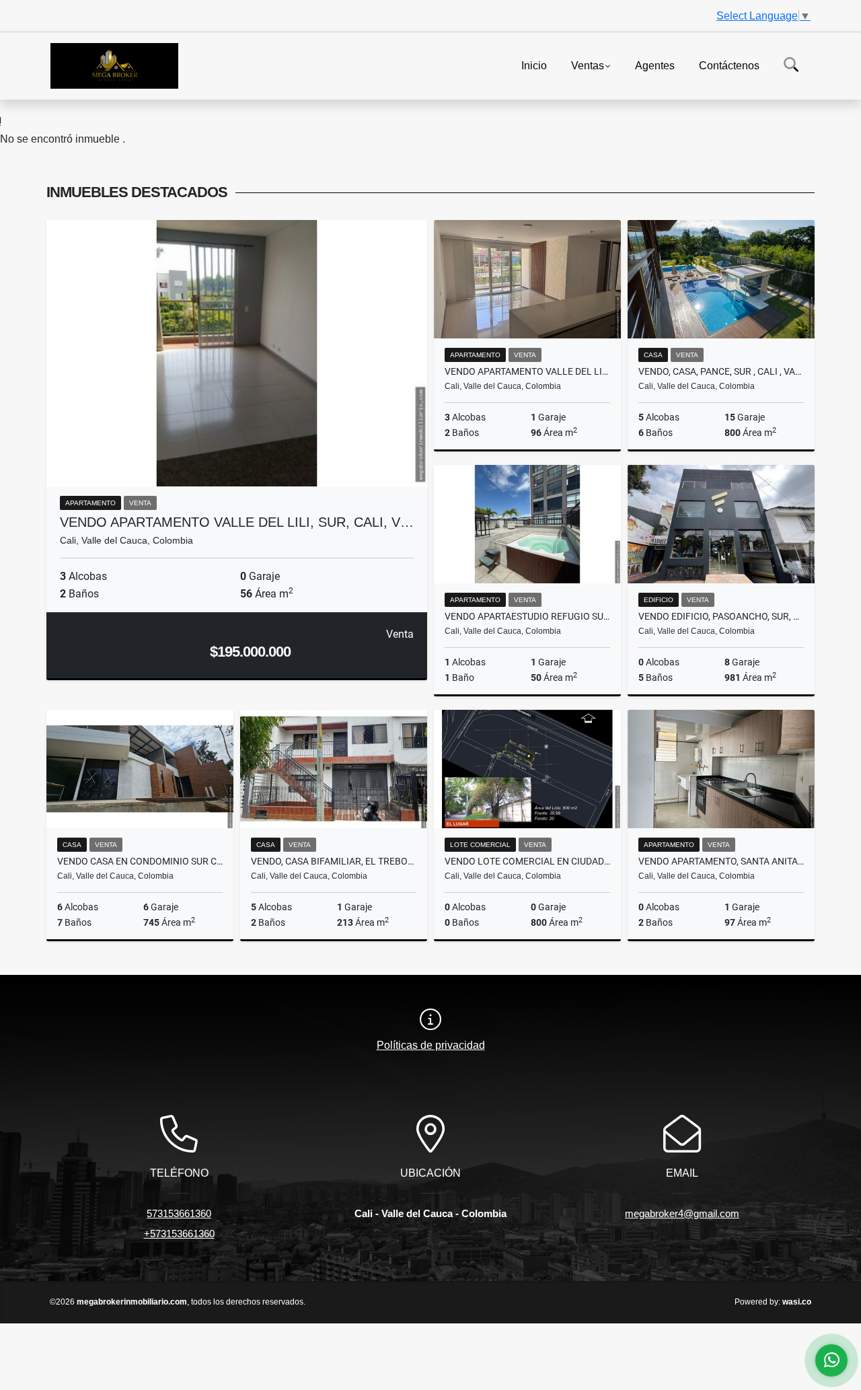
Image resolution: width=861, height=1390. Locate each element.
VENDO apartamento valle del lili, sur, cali (527, 371)
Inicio (534, 65)
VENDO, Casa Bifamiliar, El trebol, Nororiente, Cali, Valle (333, 861)
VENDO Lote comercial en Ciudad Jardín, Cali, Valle (527, 861)
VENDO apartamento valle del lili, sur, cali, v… (237, 522)
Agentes (655, 65)
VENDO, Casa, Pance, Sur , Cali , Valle (721, 371)
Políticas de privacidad (431, 1045)
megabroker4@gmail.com (682, 1213)
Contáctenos (729, 65)
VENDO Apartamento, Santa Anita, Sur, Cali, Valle (721, 861)
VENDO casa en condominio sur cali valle (140, 861)
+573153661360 (179, 1233)
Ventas (587, 65)
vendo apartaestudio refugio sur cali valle (527, 616)
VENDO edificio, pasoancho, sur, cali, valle (721, 616)
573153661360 (179, 1213)
